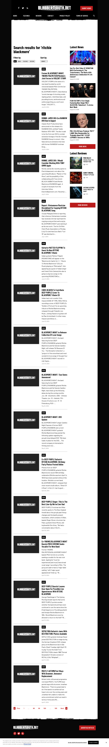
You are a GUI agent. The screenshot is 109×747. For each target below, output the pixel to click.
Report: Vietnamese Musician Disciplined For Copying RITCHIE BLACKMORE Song (54, 208)
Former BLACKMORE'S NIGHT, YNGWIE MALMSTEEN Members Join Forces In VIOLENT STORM (54, 76)
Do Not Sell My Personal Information (77, 742)
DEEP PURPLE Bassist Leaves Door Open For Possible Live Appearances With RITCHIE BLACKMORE (53, 590)
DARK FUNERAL (88, 173)
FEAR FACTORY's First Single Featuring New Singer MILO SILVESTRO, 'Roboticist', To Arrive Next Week (81, 103)
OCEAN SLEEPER (88, 187)
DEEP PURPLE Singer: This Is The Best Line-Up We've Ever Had (54, 503)
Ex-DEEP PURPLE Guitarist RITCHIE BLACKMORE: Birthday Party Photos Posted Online (53, 462)
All (15, 61)
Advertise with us (87, 728)
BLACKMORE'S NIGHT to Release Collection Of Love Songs (54, 333)
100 (45, 708)
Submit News (86, 8)
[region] (54, 742)
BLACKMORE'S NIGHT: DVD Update (52, 418)
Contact (51, 16)
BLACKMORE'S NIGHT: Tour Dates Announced (54, 376)
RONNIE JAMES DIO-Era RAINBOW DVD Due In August (54, 119)
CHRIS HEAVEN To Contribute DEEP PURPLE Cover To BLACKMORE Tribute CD (53, 292)
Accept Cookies (93, 742)
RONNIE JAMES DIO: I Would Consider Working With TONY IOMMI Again (53, 163)
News (15, 16)
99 (39, 708)
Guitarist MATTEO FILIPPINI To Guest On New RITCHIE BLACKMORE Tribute (53, 250)
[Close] (106, 742)
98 (34, 708)
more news (83, 146)
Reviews (38, 16)
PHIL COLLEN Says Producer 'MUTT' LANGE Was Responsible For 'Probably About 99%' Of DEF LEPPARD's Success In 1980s (82, 134)
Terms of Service (82, 16)
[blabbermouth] (54, 10)
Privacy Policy (65, 16)
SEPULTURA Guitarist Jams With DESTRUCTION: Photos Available (54, 632)
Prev (18, 708)
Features (26, 16)
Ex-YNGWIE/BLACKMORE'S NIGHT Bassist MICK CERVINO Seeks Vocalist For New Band (54, 544)
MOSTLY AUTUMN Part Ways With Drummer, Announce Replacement (52, 673)
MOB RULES (87, 158)
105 (56, 708)
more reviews (83, 205)
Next (62, 708)
